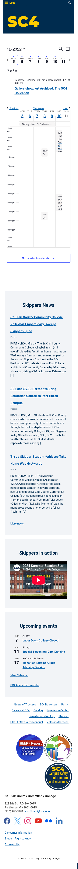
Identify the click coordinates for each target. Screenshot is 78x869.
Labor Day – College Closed (40, 640)
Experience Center (58, 710)
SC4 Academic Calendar (24, 685)
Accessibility (12, 844)
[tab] (14, 60)
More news (17, 523)
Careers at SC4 (21, 710)
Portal (65, 704)
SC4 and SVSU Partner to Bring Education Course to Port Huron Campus (34, 396)
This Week (38, 108)
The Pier (63, 716)
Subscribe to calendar (36, 258)
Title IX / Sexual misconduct (26, 722)
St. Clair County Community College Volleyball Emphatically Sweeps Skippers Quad (36, 324)
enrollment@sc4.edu (37, 811)
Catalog (38, 710)
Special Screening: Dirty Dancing (44, 651)
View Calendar (19, 675)
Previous (14, 108)
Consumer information (18, 832)
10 (59, 115)
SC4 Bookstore (49, 704)
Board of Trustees (25, 704)
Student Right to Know (18, 838)
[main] (38, 159)
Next (65, 108)
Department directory (42, 716)
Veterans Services (58, 722)
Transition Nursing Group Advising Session (39, 665)
